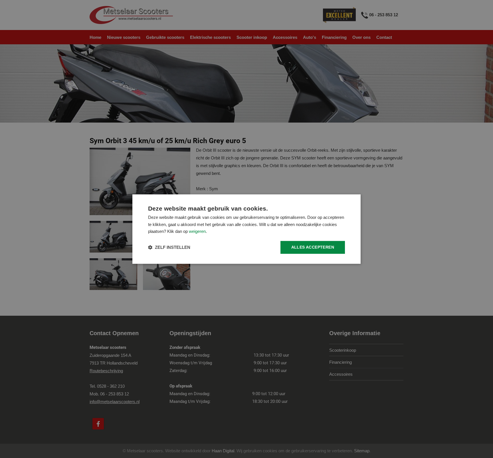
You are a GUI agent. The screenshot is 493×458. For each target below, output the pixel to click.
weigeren (197, 231)
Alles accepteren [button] (312, 247)
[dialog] (246, 229)
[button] (169, 247)
